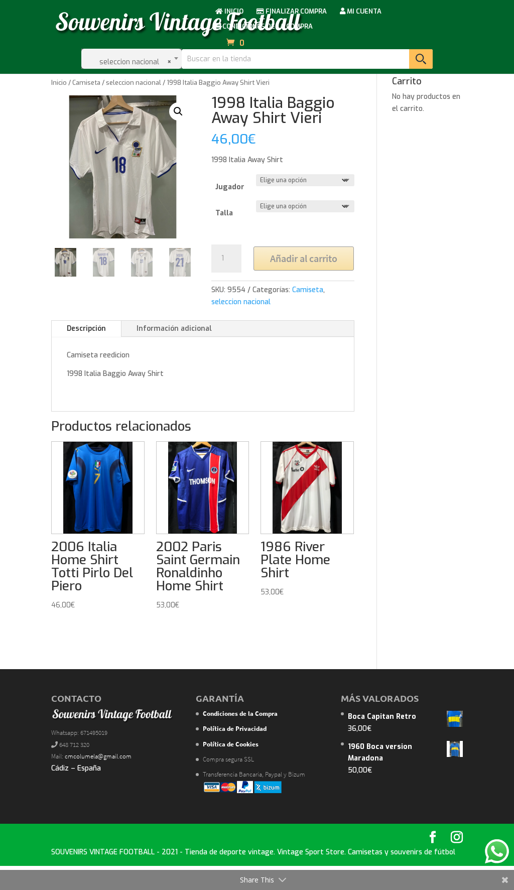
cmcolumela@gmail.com (98, 756)
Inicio (59, 82)
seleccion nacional (133, 82)
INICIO (233, 12)
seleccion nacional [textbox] (132, 62)
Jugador (229, 187)
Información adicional (174, 328)
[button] (178, 111)
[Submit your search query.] (421, 59)
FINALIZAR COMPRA (295, 12)
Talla (224, 213)
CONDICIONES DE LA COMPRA (267, 27)
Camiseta (86, 82)
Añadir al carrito (303, 258)
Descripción (86, 328)
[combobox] (131, 59)
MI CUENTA (363, 12)
